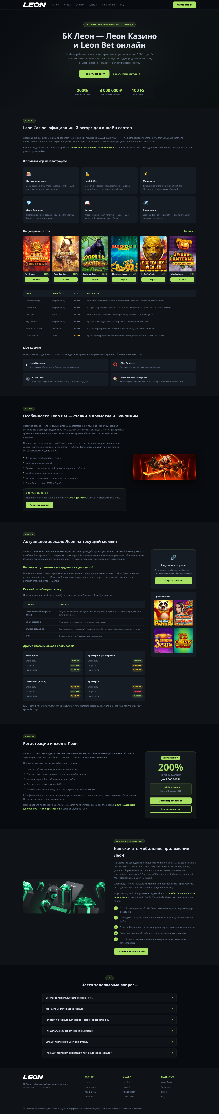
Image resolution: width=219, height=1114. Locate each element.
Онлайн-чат (167, 1082)
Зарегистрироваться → (126, 73)
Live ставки (128, 1096)
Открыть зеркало (173, 580)
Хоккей (126, 1087)
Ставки (67, 4)
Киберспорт (129, 1091)
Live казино (90, 1087)
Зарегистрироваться (170, 800)
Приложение (108, 4)
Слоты (88, 1082)
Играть (36, 279)
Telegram (166, 1087)
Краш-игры (90, 1091)
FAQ (122, 4)
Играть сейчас (184, 4)
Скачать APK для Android (131, 951)
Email (164, 1091)
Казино (55, 4)
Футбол (126, 1082)
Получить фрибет (39, 505)
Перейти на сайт (94, 73)
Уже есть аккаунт (170, 809)
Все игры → (190, 231)
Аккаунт (93, 4)
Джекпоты (90, 1096)
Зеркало (80, 4)
